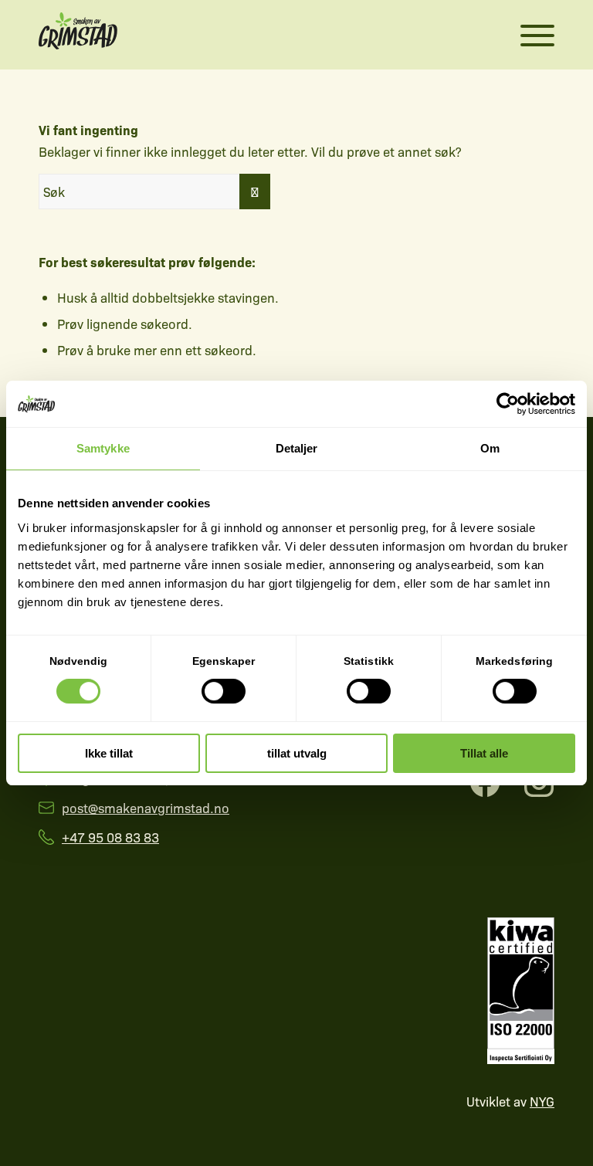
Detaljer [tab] (297, 448)
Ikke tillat (109, 753)
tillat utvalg (297, 753)
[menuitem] (522, 34)
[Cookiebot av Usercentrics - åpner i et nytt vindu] (507, 403)
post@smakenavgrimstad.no (145, 807)
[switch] (224, 691)
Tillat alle (484, 753)
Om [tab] (490, 448)
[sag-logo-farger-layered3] (78, 34)
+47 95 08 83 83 (110, 837)
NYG (542, 1101)
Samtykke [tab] (103, 448)
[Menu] (529, 34)
